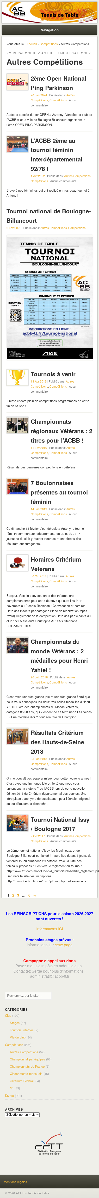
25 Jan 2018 (39, 759)
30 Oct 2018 (39, 576)
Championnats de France (27, 1066)
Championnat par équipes (27, 1059)
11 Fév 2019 (39, 448)
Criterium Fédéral (22, 1081)
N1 (12, 1088)
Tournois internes (22, 1030)
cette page (64, 944)
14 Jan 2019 (39, 509)
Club (8, 1015)
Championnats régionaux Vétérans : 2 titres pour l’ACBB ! (61, 430)
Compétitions (49, 44)
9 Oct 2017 (38, 836)
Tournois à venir (53, 374)
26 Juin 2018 (39, 677)
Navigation (50, 30)
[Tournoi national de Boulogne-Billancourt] (50, 358)
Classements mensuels (26, 1073)
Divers (9, 1095)
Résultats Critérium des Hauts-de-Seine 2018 (57, 741)
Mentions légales (15, 1181)
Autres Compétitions (77, 176)
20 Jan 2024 (39, 95)
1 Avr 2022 (38, 176)
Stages (15, 1022)
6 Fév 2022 (13, 228)
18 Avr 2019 (39, 381)
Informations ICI (49, 929)
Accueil (31, 44)
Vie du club (17, 1037)
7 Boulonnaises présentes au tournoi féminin (59, 492)
